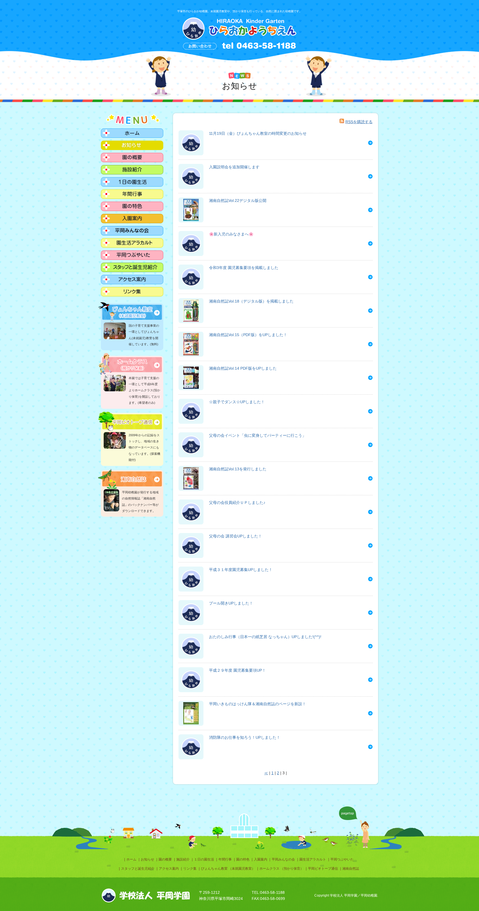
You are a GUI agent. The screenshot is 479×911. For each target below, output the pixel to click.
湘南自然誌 (350, 869)
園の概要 (165, 859)
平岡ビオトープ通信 (323, 869)
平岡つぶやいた (342, 859)
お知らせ (147, 859)
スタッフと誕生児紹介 (137, 869)
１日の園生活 (204, 859)
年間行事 (225, 859)
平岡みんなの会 (283, 859)
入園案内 (260, 859)
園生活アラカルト (312, 859)
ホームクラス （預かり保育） (281, 869)
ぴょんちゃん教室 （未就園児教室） (228, 869)
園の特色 (242, 859)
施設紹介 (183, 859)
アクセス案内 (169, 869)
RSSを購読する (359, 122)
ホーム (131, 859)
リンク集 (190, 869)
